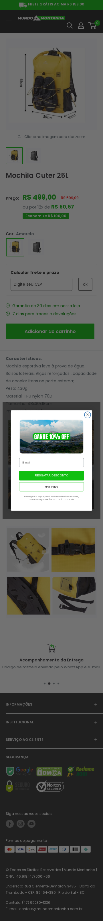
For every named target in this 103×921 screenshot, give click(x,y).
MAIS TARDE (51, 487)
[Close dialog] (87, 415)
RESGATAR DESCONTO (51, 475)
